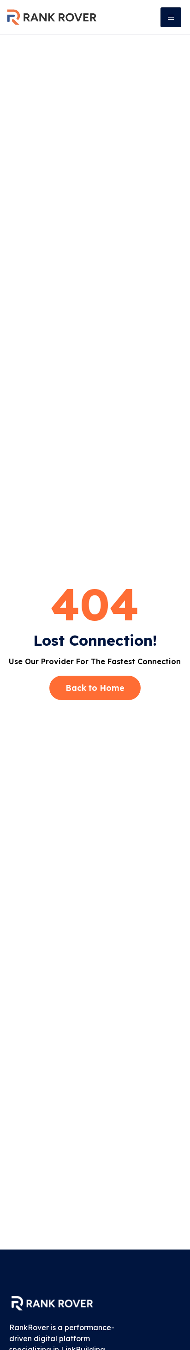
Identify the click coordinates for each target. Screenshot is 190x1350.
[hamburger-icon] (170, 17)
